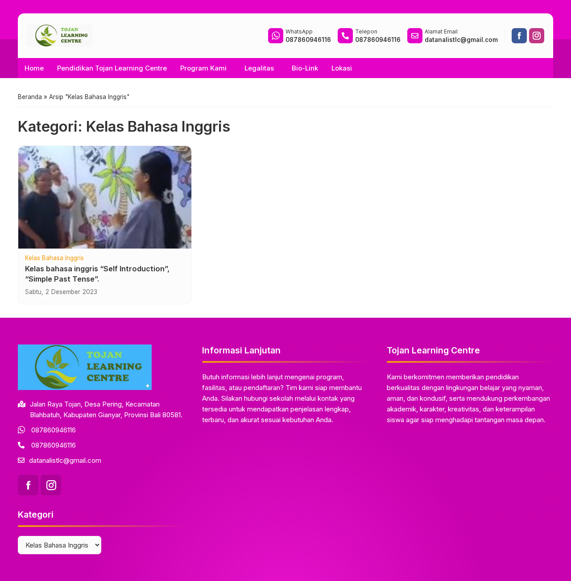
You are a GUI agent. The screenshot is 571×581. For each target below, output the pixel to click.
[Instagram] (536, 35)
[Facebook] (519, 35)
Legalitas (259, 68)
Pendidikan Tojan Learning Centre (112, 68)
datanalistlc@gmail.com (65, 460)
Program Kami (203, 68)
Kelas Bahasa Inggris (54, 258)
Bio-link (305, 68)
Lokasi (341, 68)
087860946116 (53, 430)
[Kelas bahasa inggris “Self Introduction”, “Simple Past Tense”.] (104, 197)
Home (34, 68)
